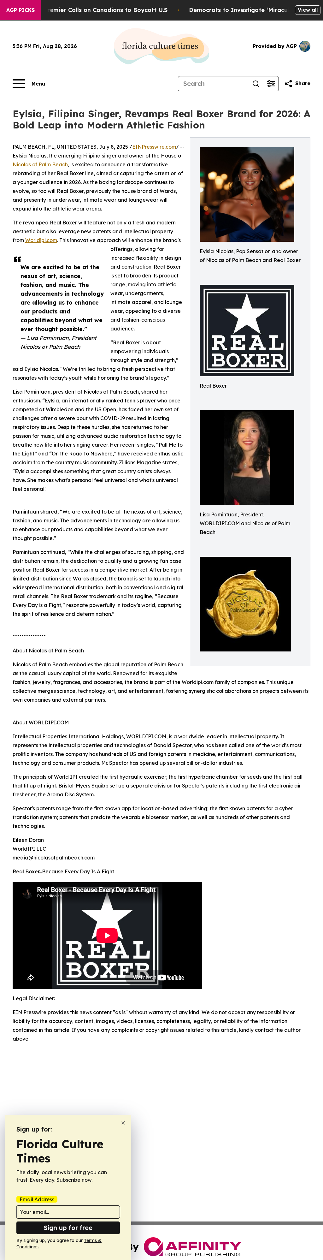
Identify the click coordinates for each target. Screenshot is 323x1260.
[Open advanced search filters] (271, 83)
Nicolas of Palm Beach (40, 164)
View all (308, 10)
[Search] (255, 83)
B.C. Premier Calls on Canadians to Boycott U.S (99, 10)
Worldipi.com (41, 240)
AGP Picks (20, 10)
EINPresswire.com (154, 147)
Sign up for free (68, 1228)
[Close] (123, 1123)
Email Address (37, 1199)
